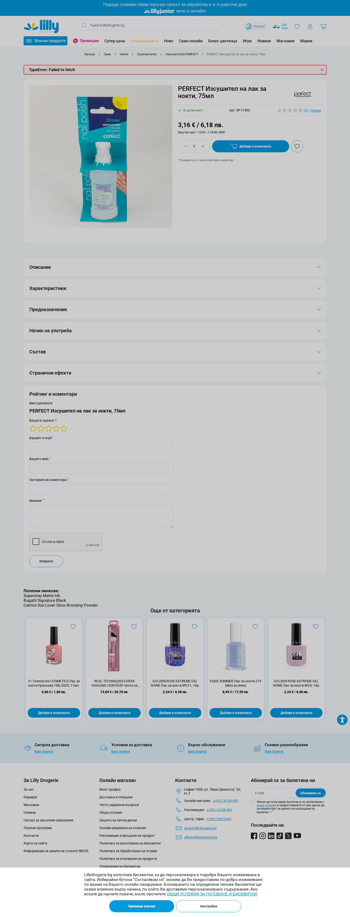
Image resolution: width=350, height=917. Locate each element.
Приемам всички (141, 906)
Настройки (208, 906)
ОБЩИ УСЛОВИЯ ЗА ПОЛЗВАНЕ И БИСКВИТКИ (212, 894)
